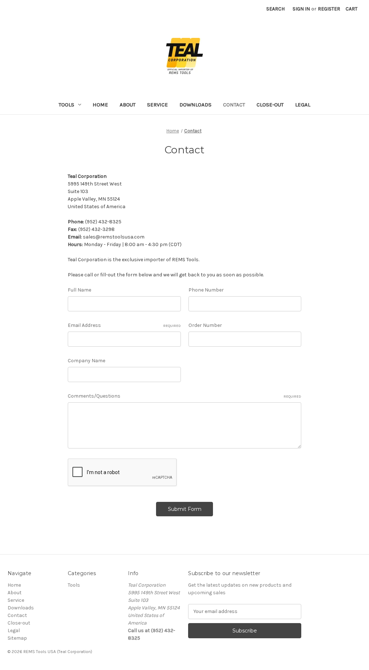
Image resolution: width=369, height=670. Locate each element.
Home (100, 104)
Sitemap (17, 638)
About (127, 104)
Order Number (205, 325)
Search (275, 9)
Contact (234, 104)
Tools (66, 104)
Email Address (124, 325)
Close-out (270, 104)
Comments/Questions (184, 396)
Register (329, 9)
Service (157, 104)
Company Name (86, 361)
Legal (302, 104)
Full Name (79, 290)
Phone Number (206, 290)
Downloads (195, 104)
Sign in (301, 9)
